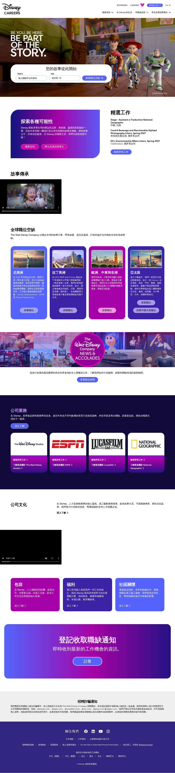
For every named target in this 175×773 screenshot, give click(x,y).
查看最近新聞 (87, 379)
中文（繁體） (71, 756)
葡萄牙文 (110, 756)
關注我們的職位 (122, 5)
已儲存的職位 (134, 5)
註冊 (87, 661)
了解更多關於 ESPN (61, 465)
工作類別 (82, 739)
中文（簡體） (55, 756)
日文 (100, 756)
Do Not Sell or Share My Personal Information (100, 745)
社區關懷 (127, 584)
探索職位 (31, 311)
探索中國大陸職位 (146, 310)
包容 (18, 584)
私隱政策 (54, 744)
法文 (83, 756)
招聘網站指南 (28, 744)
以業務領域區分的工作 (99, 739)
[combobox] (64, 78)
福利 (71, 584)
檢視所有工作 (121, 152)
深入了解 (22, 427)
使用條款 (42, 744)
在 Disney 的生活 (124, 12)
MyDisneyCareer (146, 744)
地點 (52, 74)
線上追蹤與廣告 (69, 744)
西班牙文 (122, 756)
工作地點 (69, 739)
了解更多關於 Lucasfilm (102, 465)
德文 (91, 756)
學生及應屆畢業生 (54, 146)
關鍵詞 (20, 74)
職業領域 (30, 146)
